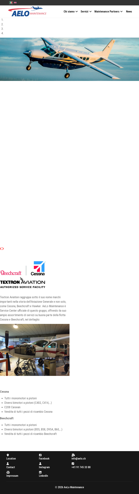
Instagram (44, 467)
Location (11, 458)
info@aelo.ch (79, 458)
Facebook (44, 458)
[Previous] (1, 248)
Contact (10, 467)
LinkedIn (43, 475)
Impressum (12, 475)
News (129, 11)
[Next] (3, 248)
